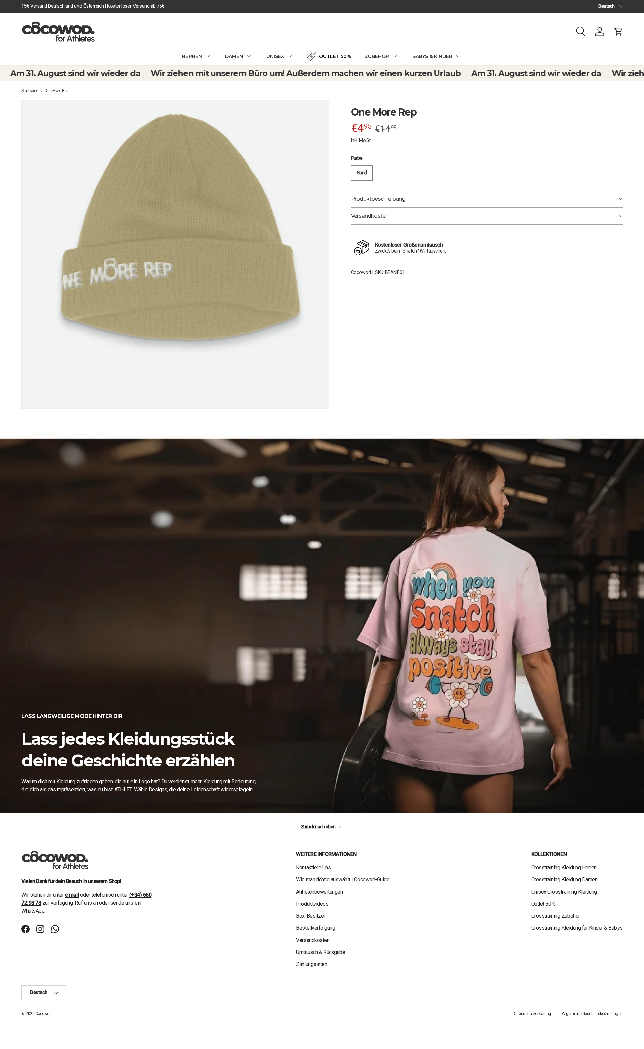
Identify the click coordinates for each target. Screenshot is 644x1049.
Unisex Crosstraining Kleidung (564, 891)
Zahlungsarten (311, 964)
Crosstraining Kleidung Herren (564, 867)
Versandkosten (312, 940)
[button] (618, 31)
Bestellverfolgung (315, 928)
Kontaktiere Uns (313, 867)
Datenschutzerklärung (532, 1013)
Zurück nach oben (319, 826)
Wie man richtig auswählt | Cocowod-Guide (342, 879)
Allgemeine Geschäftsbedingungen (592, 1013)
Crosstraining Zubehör (555, 916)
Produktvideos (312, 904)
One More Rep (56, 91)
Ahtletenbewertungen (319, 891)
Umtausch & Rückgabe (320, 952)
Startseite (29, 91)
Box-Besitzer (310, 916)
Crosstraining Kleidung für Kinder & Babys (577, 928)
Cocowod (361, 272)
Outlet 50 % (543, 904)
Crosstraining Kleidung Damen (564, 879)
